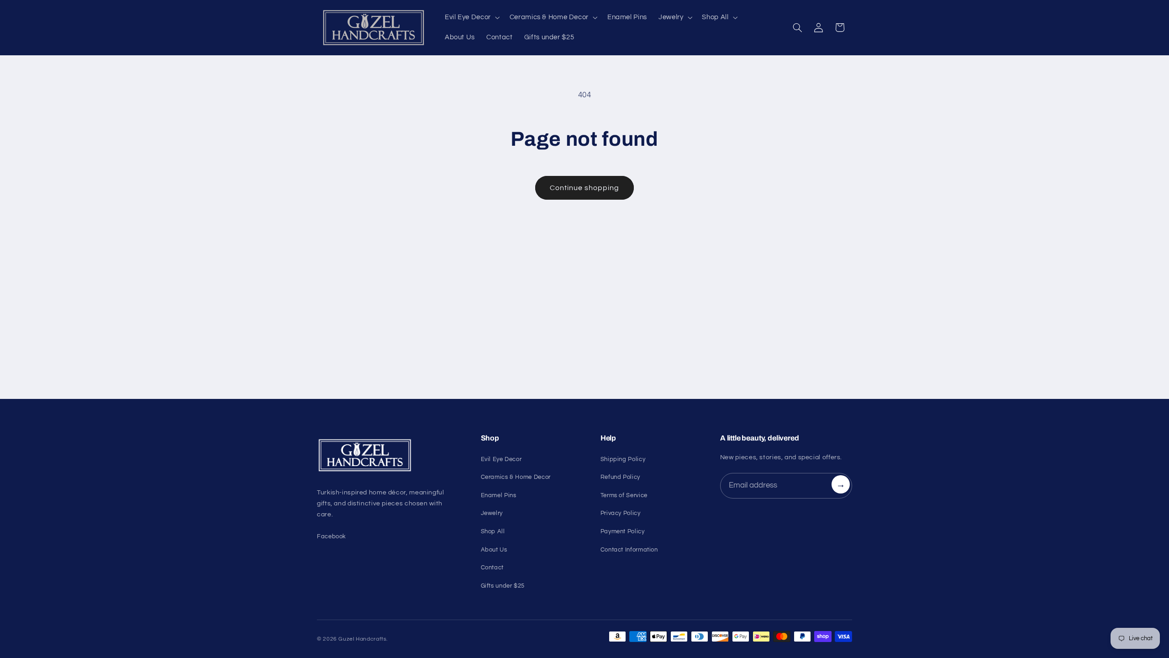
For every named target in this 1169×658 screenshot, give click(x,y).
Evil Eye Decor (501, 459)
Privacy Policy (620, 513)
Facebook (331, 536)
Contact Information (629, 550)
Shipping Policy (622, 459)
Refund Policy (620, 477)
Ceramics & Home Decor (516, 477)
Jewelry (492, 513)
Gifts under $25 (503, 586)
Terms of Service (624, 495)
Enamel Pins (498, 495)
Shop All (493, 531)
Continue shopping (585, 187)
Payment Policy (622, 531)
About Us (494, 550)
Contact (492, 567)
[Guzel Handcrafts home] (388, 456)
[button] (471, 17)
